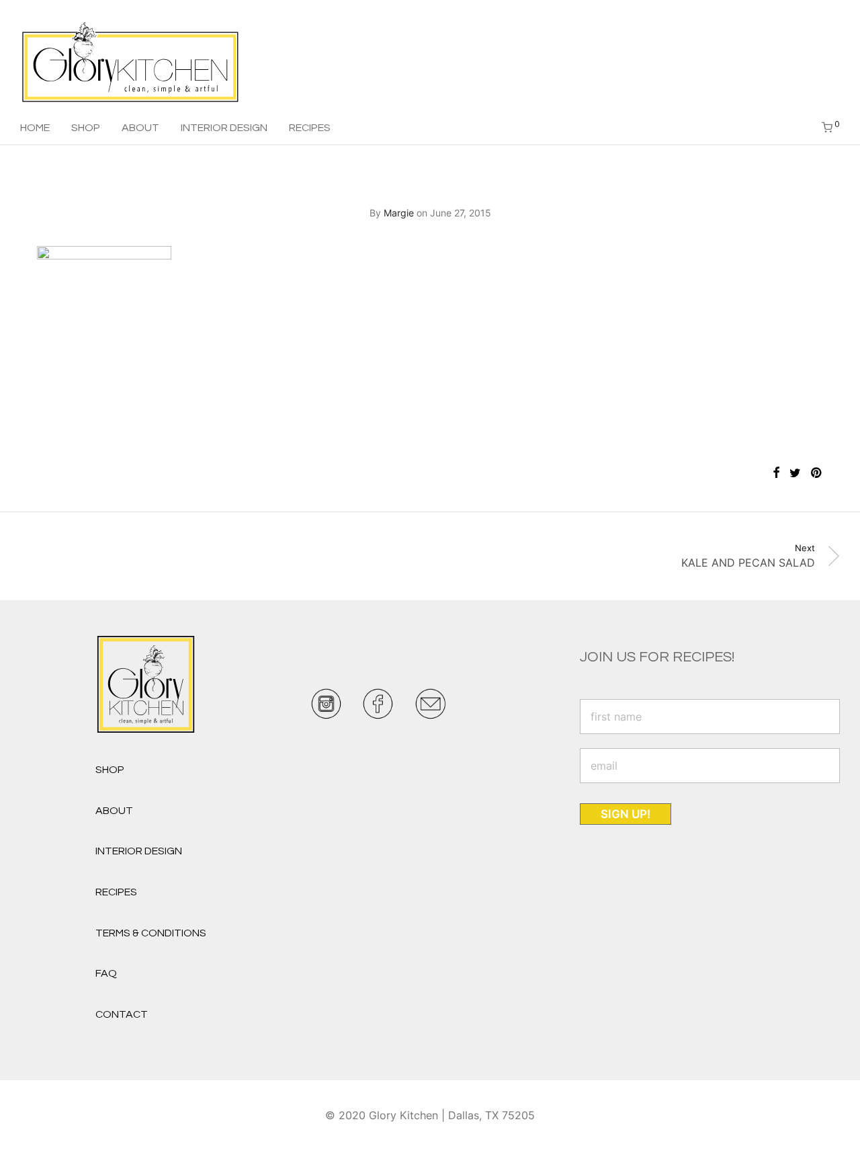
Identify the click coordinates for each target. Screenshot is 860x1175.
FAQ (106, 973)
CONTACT (121, 1014)
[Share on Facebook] (776, 473)
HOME (35, 127)
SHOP (85, 127)
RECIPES (310, 127)
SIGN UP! (625, 814)
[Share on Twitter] (795, 473)
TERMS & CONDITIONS (150, 933)
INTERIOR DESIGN (224, 127)
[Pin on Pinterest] (817, 473)
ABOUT (140, 127)
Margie (399, 212)
